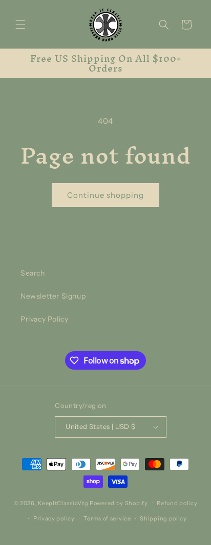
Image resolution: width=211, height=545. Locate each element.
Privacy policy (54, 518)
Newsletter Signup (53, 296)
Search (32, 273)
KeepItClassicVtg (63, 502)
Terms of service (107, 518)
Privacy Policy (44, 319)
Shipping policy (163, 518)
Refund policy (177, 503)
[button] (20, 24)
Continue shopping (105, 195)
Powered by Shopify (119, 502)
